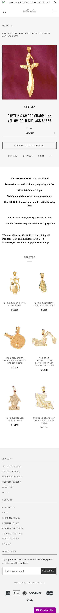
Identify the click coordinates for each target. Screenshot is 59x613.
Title (29, 128)
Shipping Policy (11, 518)
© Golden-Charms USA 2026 (29, 583)
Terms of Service (12, 533)
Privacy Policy (10, 539)
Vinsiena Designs (12, 477)
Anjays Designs (11, 472)
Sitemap (6, 544)
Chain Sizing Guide (12, 528)
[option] (29, 72)
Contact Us (8, 507)
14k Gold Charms (12, 466)
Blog (5, 492)
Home (5, 26)
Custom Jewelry (11, 482)
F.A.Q (5, 513)
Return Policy (10, 523)
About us (7, 487)
